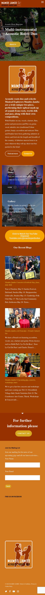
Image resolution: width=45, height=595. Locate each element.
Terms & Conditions (25, 584)
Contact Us (24, 433)
